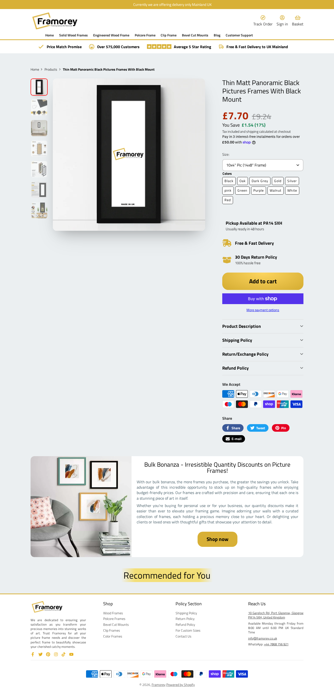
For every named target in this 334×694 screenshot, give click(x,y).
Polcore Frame (145, 35)
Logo (55, 21)
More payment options (262, 310)
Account (282, 21)
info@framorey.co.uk (262, 638)
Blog (217, 35)
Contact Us (183, 636)
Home (49, 35)
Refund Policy (185, 624)
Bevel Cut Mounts (195, 35)
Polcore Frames (114, 618)
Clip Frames (111, 630)
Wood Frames (113, 613)
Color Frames (112, 636)
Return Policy (185, 618)
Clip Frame (169, 35)
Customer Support (239, 35)
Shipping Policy (186, 613)
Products (51, 69)
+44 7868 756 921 (276, 644)
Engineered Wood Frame (111, 35)
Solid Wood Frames (73, 35)
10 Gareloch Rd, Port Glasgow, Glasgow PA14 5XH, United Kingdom (276, 615)
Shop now (217, 539)
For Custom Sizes (188, 630)
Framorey (159, 684)
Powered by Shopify (180, 684)
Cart (297, 21)
